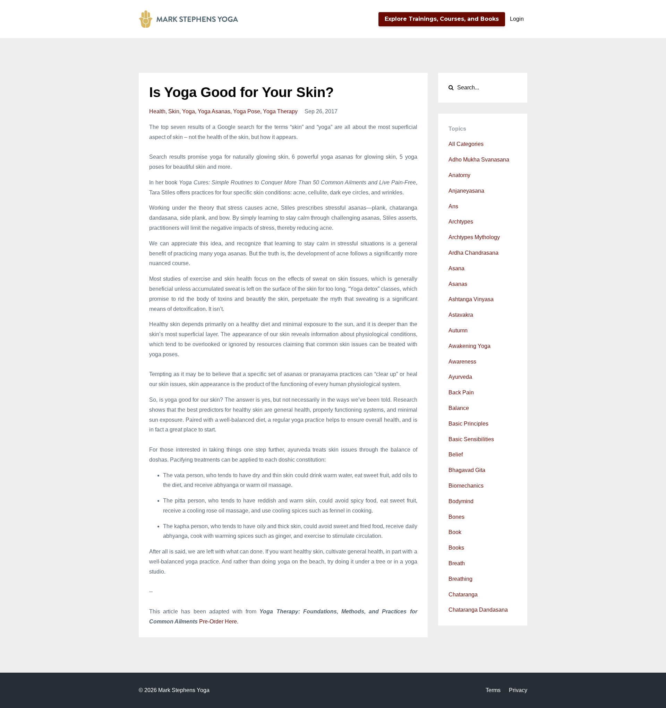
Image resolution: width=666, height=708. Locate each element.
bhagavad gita (467, 470)
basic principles (468, 424)
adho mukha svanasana (479, 160)
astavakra (461, 315)
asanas (458, 284)
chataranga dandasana (478, 610)
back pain (461, 392)
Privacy (518, 690)
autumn (458, 330)
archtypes (461, 222)
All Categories (466, 144)
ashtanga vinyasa (471, 299)
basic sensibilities (471, 439)
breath (457, 563)
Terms (493, 690)
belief (456, 454)
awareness (462, 362)
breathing (460, 579)
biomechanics (466, 486)
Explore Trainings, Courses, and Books (442, 19)
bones (456, 517)
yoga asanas (214, 111)
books (456, 548)
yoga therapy (280, 111)
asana (456, 268)
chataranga (463, 594)
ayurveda (460, 377)
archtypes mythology (474, 237)
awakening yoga (469, 346)
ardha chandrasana (473, 253)
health (157, 111)
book (455, 532)
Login (517, 19)
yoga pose (246, 111)
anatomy (459, 175)
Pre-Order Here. (218, 621)
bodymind (461, 501)
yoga (188, 111)
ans (453, 206)
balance (459, 408)
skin (173, 111)
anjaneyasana (466, 191)
